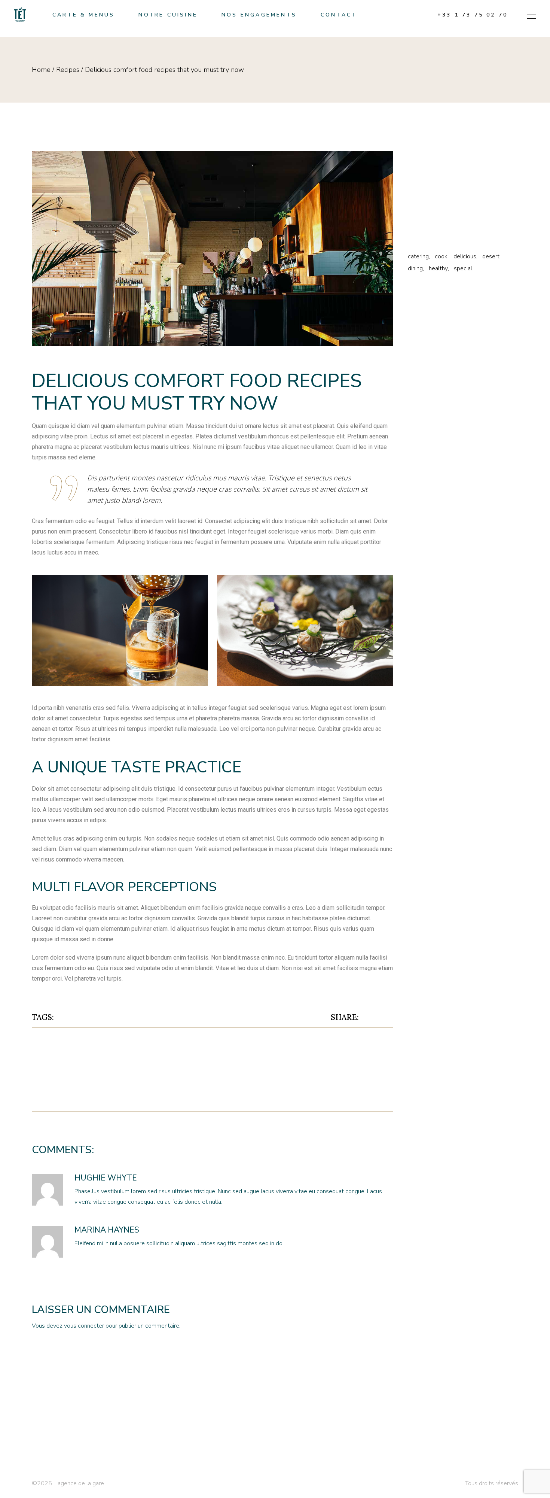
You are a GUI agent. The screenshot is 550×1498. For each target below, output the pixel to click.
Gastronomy (432, 181)
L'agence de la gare (79, 1483)
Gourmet (424, 193)
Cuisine (422, 157)
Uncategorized (437, 229)
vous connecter (84, 1326)
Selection (427, 217)
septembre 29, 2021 (183, 1179)
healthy (438, 268)
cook (67, 1017)
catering (418, 256)
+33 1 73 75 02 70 (472, 14)
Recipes (67, 69)
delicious (464, 256)
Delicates (427, 169)
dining (415, 268)
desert (89, 1017)
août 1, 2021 (109, 363)
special (113, 1017)
